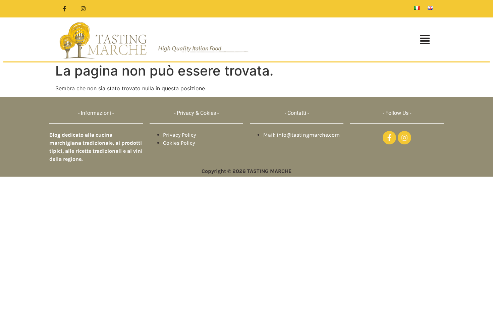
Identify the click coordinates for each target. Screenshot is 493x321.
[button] (345, 40)
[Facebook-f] (64, 8)
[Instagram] (83, 8)
